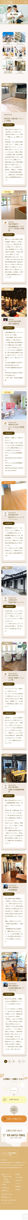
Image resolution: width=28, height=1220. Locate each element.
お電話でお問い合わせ (14, 1130)
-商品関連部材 (6, 1181)
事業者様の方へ (6, 1190)
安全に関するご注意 (7, 1194)
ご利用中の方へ (6, 1187)
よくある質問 (18, 1177)
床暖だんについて (6, 1174)
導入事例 (4, 1184)
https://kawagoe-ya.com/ (12, 365)
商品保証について (6, 1197)
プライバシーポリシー (7, 1203)
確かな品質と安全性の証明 (8, 1200)
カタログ (17, 1183)
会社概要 (17, 1189)
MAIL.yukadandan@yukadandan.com (11, 1167)
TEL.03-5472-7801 (5, 1165)
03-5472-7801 (16, 1135)
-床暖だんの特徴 (7, 1176)
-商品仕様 (5, 1179)
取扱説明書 (18, 1186)
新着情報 (17, 1174)
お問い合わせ (18, 1180)
